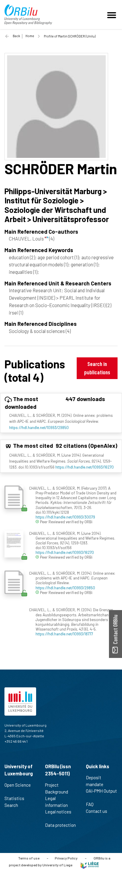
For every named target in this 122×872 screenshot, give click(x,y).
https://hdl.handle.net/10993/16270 (84, 466)
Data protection (60, 825)
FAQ (90, 804)
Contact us (96, 811)
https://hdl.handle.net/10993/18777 (64, 633)
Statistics (14, 798)
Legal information (56, 802)
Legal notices (58, 811)
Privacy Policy (66, 858)
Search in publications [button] (97, 367)
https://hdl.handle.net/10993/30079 (65, 516)
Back (16, 36)
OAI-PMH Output (101, 791)
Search (11, 805)
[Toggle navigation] (112, 14)
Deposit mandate (94, 781)
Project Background (56, 788)
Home (29, 36)
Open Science (17, 785)
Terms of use (28, 858)
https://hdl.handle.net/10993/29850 (39, 427)
